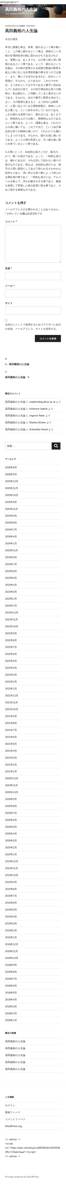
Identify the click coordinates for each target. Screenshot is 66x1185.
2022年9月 (11, 633)
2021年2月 (11, 764)
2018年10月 (11, 958)
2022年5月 (11, 660)
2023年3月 (11, 591)
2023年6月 (11, 571)
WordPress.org (13, 1126)
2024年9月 (11, 515)
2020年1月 (11, 854)
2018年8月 (11, 971)
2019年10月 (11, 875)
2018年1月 (11, 1020)
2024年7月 (11, 529)
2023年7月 (11, 564)
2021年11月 (11, 702)
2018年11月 (11, 951)
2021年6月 (11, 736)
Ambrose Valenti (38, 408)
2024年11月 (11, 508)
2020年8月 (11, 806)
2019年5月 (11, 909)
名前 (8, 268)
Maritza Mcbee (37, 422)
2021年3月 (11, 757)
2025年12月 (11, 481)
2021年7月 (11, 730)
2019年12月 (11, 861)
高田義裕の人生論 (21, 9)
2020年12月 (11, 778)
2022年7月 (11, 647)
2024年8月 (11, 522)
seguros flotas (37, 415)
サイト (9, 303)
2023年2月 (11, 598)
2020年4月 (11, 833)
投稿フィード (12, 1112)
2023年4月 (11, 584)
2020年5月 (11, 826)
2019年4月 (11, 916)
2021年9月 (11, 716)
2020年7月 (11, 813)
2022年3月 (11, 674)
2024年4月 (11, 536)
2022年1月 (11, 688)
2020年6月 (11, 819)
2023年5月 (11, 577)
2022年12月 (11, 612)
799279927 (30, 26)
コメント (11, 221)
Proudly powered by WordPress (22, 1176)
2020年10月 (11, 792)
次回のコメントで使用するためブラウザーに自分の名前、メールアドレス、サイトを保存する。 (33, 326)
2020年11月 (11, 785)
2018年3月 (11, 1006)
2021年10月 (11, 709)
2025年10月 (11, 495)
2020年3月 (11, 840)
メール (9, 285)
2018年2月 (11, 1013)
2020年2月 (11, 847)
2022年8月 (11, 640)
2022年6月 (11, 653)
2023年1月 (11, 605)
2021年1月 (11, 771)
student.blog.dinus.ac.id (42, 401)
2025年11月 (11, 488)
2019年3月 (11, 923)
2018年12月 (11, 944)
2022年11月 (11, 619)
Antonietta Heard (38, 429)
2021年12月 (11, 695)
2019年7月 (11, 895)
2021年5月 (11, 743)
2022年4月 (11, 667)
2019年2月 (11, 930)
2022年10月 (11, 626)
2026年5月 (11, 474)
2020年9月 (11, 799)
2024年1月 (11, 543)
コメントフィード (15, 1119)
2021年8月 (11, 723)
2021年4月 (11, 750)
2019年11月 (11, 868)
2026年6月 (11, 467)
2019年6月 (11, 902)
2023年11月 (11, 550)
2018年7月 (11, 978)
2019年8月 (11, 889)
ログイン (10, 1105)
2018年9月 (11, 964)
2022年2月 (11, 681)
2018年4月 (11, 999)
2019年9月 (11, 882)
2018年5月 (11, 992)
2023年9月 (11, 557)
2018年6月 (11, 985)
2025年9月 (11, 502)
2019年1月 (11, 937)
